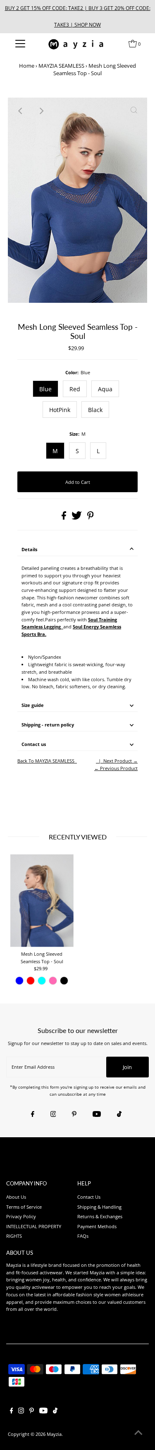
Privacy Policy (21, 1216)
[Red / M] (30, 980)
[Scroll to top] (138, 1433)
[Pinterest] (74, 1114)
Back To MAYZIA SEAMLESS (45, 761)
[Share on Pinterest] (90, 518)
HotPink (59, 410)
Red (74, 389)
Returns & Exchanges (99, 1216)
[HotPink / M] (53, 980)
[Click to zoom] (134, 111)
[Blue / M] (19, 980)
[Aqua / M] (42, 980)
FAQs (82, 1236)
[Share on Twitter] (77, 518)
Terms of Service (24, 1207)
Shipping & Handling (99, 1207)
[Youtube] (97, 1114)
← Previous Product (116, 768)
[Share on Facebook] (64, 518)
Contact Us (88, 1197)
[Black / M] (64, 980)
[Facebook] (32, 1114)
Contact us (33, 744)
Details (29, 549)
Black (95, 410)
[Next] (41, 111)
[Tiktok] (119, 1114)
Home (26, 65)
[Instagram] (53, 1114)
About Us (16, 1197)
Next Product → (120, 761)
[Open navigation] (20, 43)
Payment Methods (97, 1226)
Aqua (105, 389)
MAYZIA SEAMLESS (61, 65)
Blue (45, 389)
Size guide (32, 705)
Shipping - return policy (47, 724)
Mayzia (54, 1434)
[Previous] (21, 111)
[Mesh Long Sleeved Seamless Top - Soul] (42, 900)
